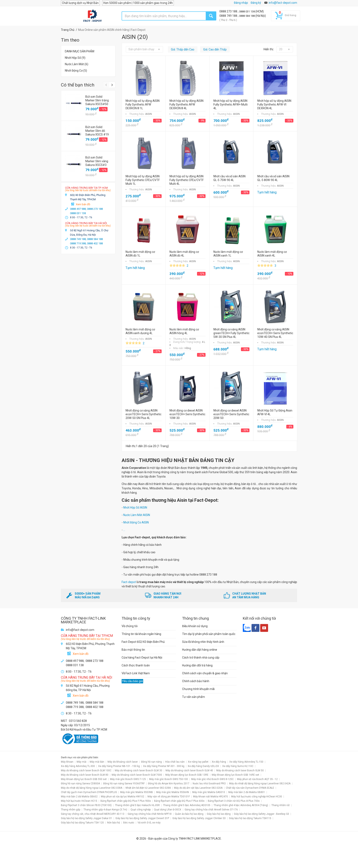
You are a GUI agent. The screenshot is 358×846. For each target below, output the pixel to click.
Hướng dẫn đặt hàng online (199, 649)
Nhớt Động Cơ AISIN (136, 522)
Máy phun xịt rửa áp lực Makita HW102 (122, 796)
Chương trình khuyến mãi (198, 689)
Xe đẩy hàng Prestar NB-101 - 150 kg (119, 766)
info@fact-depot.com (283, 2)
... (124, 530)
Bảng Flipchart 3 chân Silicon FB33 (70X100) (86, 805)
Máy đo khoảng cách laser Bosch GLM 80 (84, 774)
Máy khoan (67, 761)
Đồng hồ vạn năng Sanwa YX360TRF (124, 783)
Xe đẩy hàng (219, 761)
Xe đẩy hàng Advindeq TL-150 (246, 761)
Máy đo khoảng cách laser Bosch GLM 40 (189, 770)
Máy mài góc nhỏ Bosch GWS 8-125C (212, 779)
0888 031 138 (247, 11)
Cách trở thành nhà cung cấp (200, 657)
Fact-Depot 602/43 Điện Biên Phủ (143, 641)
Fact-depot (129, 582)
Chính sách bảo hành (195, 681)
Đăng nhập (241, 2)
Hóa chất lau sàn (175, 761)
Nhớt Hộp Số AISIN (135, 507)
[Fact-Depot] (92, 16)
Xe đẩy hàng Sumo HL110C (237, 766)
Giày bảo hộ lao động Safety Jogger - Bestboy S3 (261, 813)
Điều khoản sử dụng (195, 626)
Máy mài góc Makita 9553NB (136, 792)
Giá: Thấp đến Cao (182, 49)
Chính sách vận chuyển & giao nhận (205, 673)
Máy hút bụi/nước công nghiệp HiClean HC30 (256, 796)
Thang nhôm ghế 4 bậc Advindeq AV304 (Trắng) (241, 805)
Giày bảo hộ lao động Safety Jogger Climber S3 (199, 818)
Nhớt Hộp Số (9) (75, 57)
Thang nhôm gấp (70, 809)
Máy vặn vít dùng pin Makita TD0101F (169, 796)
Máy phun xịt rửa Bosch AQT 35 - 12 (257, 779)
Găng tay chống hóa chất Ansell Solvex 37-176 (211, 809)
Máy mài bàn (97, 761)
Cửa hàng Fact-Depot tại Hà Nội (142, 657)
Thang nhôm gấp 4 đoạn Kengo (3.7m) (105, 809)
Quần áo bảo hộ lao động (189, 813)
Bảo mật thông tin (133, 649)
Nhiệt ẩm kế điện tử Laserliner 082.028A (148, 787)
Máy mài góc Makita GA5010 (208, 792)
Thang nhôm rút (280, 805)
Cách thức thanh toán (136, 665)
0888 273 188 (228, 11)
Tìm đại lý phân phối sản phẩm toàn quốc (208, 634)
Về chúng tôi (130, 626)
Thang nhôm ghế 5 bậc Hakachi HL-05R (137, 805)
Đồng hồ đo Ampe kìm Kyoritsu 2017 (168, 783)
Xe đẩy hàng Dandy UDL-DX (203, 766)
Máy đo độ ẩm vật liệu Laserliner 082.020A (198, 787)
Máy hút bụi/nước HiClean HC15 (79, 800)
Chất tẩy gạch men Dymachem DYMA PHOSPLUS (89, 792)
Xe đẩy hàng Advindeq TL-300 (78, 766)
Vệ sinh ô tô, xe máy (149, 822)
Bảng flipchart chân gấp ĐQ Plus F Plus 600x (179, 800)
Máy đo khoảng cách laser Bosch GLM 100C (86, 770)
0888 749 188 (228, 15)
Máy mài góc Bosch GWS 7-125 (128, 779)
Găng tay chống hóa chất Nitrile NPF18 (150, 813)
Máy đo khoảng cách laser (123, 761)
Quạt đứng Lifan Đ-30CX (167, 809)
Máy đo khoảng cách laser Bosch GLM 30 (138, 770)
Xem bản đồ (83, 204)
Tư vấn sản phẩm (193, 696)
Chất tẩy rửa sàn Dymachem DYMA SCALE (250, 787)
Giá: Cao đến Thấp (215, 49)
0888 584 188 (247, 15)
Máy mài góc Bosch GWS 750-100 (168, 779)
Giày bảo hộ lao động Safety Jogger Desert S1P (142, 818)
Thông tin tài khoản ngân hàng (141, 634)
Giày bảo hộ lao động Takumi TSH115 (250, 818)
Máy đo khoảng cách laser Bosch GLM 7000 (137, 774)
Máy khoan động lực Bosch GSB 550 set (84, 779)
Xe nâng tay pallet (198, 761)
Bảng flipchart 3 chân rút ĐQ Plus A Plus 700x (234, 800)
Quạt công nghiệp (141, 809)
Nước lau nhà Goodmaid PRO (209, 783)
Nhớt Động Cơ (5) (76, 70)
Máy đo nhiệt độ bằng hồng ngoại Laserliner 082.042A (259, 783)
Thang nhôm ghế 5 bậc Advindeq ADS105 (186, 805)
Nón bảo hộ (113, 822)
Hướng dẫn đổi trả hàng (197, 665)
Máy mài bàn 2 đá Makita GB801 (246, 792)
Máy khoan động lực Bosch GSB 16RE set (235, 774)
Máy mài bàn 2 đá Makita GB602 (79, 796)
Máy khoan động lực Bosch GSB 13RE (186, 774)
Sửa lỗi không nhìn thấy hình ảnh (203, 641)
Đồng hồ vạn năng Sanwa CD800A (80, 783)
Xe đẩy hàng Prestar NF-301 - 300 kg (163, 766)
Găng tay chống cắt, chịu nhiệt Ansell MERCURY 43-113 (92, 813)
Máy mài (81, 761)
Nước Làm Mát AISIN (136, 515)
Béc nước (128, 822)
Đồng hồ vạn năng (151, 761)
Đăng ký (256, 2)
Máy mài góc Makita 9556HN (172, 792)
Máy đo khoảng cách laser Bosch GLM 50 (240, 770)
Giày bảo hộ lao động (219, 813)
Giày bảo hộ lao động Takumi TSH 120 (82, 822)
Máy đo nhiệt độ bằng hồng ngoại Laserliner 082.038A (91, 787)
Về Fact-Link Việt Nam (136, 673)
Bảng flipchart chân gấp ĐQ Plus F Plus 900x (125, 800)
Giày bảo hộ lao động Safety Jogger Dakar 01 (86, 818)
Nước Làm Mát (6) (76, 64)
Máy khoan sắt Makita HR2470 (210, 796)
